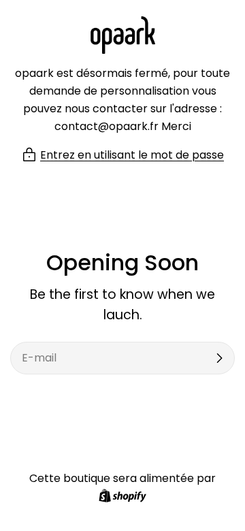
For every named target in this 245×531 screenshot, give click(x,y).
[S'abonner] (219, 358)
